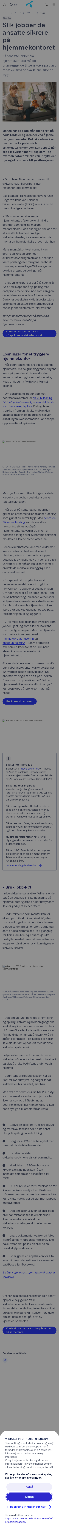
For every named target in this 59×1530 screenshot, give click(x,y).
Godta (29, 1497)
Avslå (29, 1487)
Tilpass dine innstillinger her (26, 1507)
